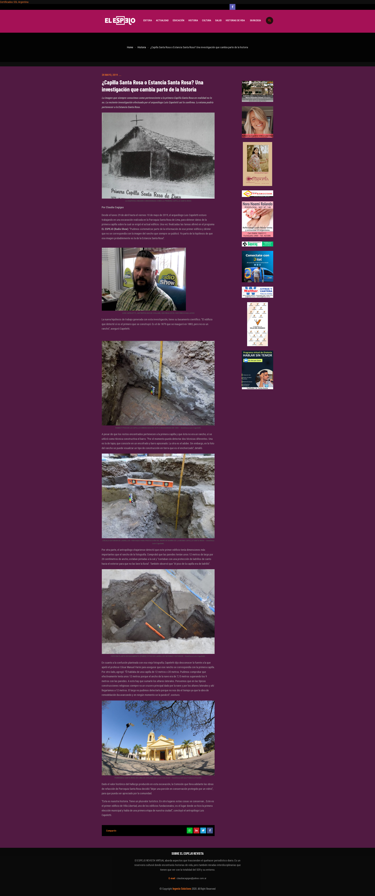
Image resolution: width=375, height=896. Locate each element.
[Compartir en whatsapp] (190, 830)
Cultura (206, 20)
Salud (218, 20)
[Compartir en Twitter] (203, 830)
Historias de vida (235, 20)
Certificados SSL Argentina (14, 2)
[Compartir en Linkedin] (196, 830)
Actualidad (162, 20)
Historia (193, 20)
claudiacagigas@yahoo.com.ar (191, 878)
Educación (178, 20)
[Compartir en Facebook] (210, 830)
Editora (147, 20)
